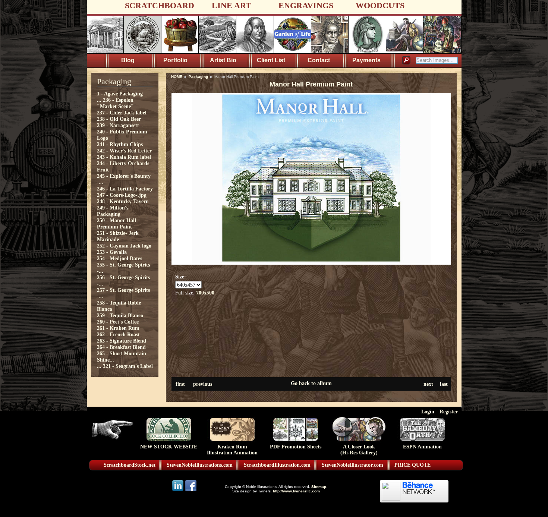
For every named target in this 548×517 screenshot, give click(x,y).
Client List (271, 60)
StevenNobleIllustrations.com (200, 465)
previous (202, 384)
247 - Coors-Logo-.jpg (122, 195)
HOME (176, 77)
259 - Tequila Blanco (120, 315)
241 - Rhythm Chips (120, 144)
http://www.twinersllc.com (296, 491)
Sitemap (318, 487)
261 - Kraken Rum (118, 328)
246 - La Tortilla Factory (125, 189)
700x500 (205, 293)
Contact (319, 60)
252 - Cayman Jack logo (124, 246)
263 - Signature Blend (121, 341)
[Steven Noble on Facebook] (191, 491)
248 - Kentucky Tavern (123, 201)
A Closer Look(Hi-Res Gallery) (359, 449)
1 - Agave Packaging (120, 94)
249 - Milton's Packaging (112, 211)
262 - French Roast (118, 334)
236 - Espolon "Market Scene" (115, 103)
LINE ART (231, 5)
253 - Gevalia (112, 252)
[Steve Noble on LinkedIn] (178, 491)
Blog (128, 60)
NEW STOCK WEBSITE (168, 447)
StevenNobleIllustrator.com (352, 465)
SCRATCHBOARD (159, 5)
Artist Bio (223, 60)
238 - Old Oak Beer (119, 119)
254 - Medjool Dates (119, 258)
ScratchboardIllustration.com (277, 465)
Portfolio (175, 60)
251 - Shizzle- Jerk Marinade (118, 236)
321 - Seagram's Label (128, 366)
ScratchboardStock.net (129, 465)
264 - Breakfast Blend (121, 347)
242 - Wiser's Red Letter (124, 151)
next (428, 384)
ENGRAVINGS (305, 5)
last (444, 384)
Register (449, 411)
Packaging (198, 77)
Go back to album (311, 383)
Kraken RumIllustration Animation (232, 449)
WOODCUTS (380, 5)
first (180, 384)
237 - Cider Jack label (122, 113)
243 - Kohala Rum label (124, 157)
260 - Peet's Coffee (118, 322)
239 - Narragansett (118, 125)
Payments (366, 60)
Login (427, 411)
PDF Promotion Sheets (295, 447)
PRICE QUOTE (412, 465)
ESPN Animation (422, 447)
